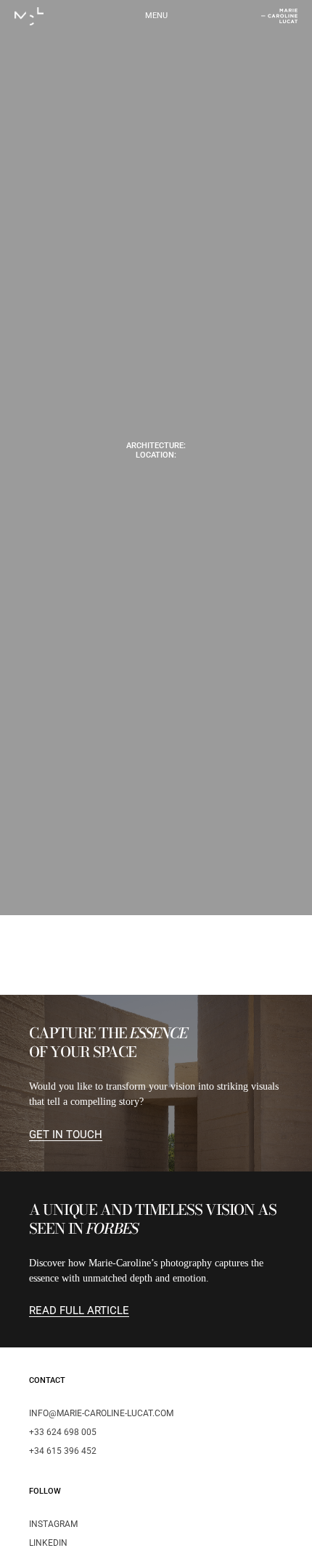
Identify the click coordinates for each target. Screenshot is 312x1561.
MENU (156, 15)
